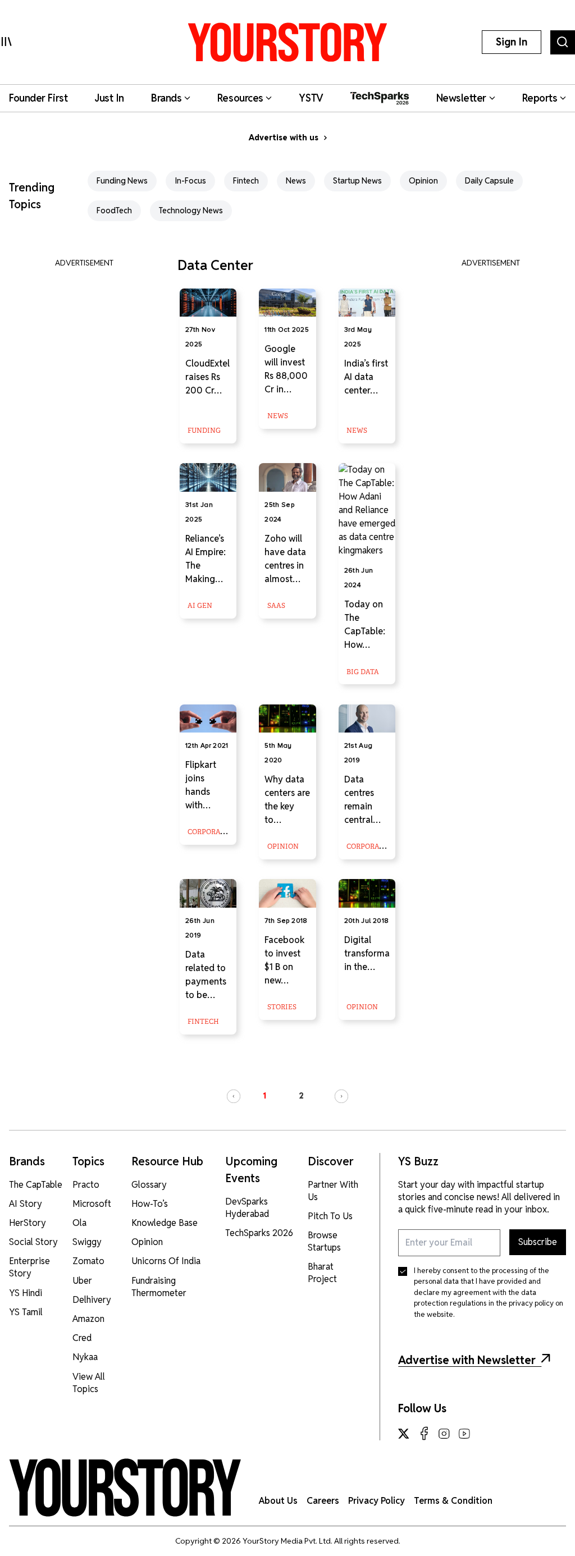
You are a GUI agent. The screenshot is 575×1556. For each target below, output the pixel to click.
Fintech (246, 181)
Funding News (122, 181)
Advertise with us (283, 137)
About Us (278, 1501)
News (296, 181)
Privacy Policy (376, 1501)
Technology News (191, 210)
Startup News (357, 181)
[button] (233, 1096)
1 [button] (264, 1096)
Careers (323, 1501)
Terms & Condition (453, 1501)
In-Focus (190, 181)
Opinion (423, 181)
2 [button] (301, 1096)
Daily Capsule (489, 181)
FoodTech (114, 210)
